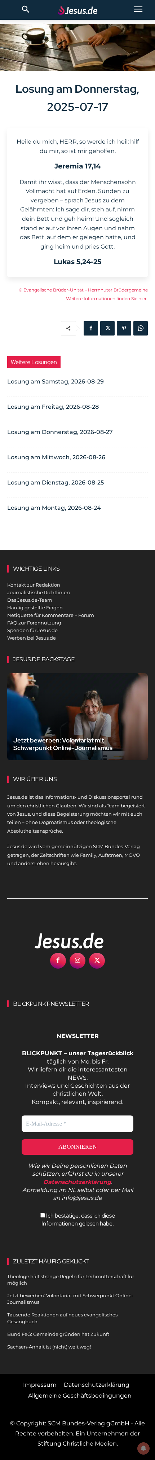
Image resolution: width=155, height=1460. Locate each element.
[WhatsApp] (140, 328)
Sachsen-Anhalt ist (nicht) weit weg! (49, 1347)
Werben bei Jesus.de (31, 638)
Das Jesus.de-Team (29, 600)
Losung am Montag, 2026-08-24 (54, 507)
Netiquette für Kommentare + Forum (50, 615)
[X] (107, 328)
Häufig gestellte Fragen (35, 607)
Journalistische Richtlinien (38, 592)
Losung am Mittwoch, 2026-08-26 (56, 457)
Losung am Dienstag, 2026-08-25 (55, 482)
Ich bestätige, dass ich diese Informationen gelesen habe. (78, 1219)
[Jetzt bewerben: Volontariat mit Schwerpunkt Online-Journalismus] (77, 716)
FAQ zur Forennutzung (34, 623)
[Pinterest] (124, 328)
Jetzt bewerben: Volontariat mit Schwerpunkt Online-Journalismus (62, 744)
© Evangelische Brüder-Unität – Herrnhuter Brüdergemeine (83, 290)
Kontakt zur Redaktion (33, 585)
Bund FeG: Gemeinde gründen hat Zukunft (58, 1334)
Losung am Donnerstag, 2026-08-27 (60, 432)
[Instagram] (77, 961)
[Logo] (61, 940)
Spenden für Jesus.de (32, 630)
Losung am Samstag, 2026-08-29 (55, 381)
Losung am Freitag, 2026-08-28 (53, 406)
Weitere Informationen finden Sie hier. (107, 298)
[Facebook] (91, 328)
